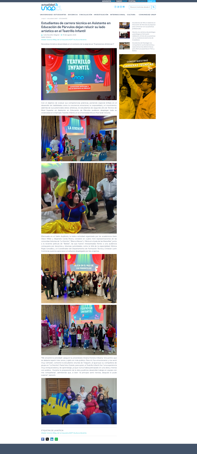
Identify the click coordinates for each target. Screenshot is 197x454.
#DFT (71, 40)
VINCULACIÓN (85, 15)
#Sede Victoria (46, 40)
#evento (83, 40)
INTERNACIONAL (117, 15)
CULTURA (131, 15)
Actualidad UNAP (52, 18)
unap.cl (43, 18)
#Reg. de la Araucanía (61, 40)
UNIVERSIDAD (46, 15)
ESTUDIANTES (60, 15)
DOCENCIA (73, 15)
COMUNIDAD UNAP (147, 15)
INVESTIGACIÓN (101, 15)
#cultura (76, 40)
